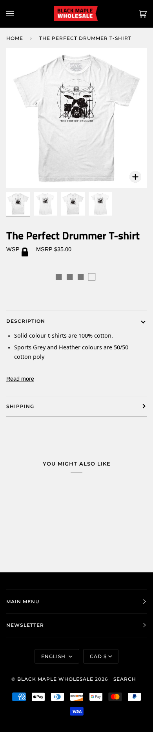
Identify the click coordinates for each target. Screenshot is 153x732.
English (54, 656)
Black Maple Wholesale (55, 679)
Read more (20, 379)
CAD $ (98, 656)
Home (14, 38)
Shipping (20, 406)
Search (124, 679)
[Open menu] (18, 13)
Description (25, 321)
